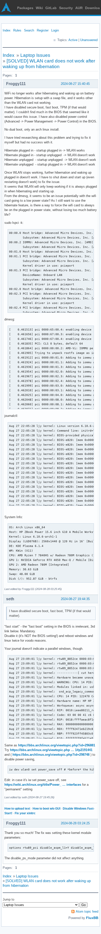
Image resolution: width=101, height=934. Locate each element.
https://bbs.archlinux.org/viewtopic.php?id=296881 (56, 745)
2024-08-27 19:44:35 (75, 599)
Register (43, 30)
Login (55, 30)
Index (7, 30)
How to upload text (17, 808)
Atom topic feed (87, 911)
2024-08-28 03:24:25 (75, 823)
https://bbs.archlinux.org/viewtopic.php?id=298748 (51, 754)
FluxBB (92, 918)
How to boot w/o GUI (46, 808)
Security (66, 8)
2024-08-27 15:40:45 (75, 84)
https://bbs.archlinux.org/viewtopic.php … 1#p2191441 (51, 750)
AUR (79, 8)
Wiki (39, 8)
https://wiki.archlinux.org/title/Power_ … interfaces (42, 784)
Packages (25, 8)
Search (29, 30)
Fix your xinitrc (25, 813)
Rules (17, 30)
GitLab (51, 8)
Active (72, 40)
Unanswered (89, 40)
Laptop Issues (35, 55)
